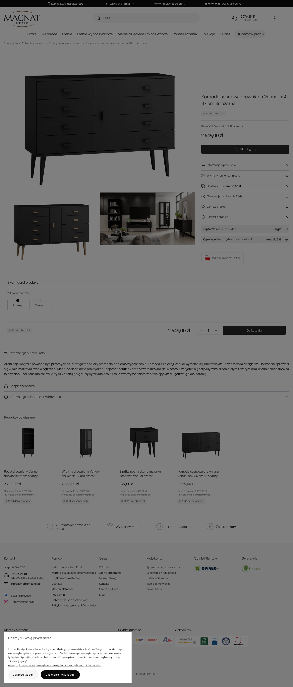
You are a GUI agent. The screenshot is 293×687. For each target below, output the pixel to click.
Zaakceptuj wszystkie (60, 674)
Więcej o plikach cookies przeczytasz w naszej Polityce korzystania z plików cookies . (54, 665)
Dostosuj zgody (23, 674)
